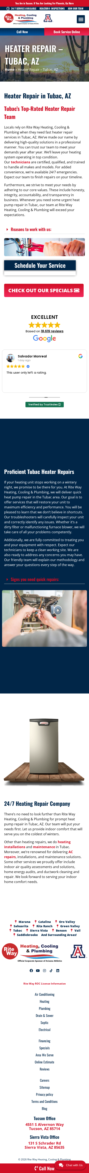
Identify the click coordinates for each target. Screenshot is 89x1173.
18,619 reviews (52, 331)
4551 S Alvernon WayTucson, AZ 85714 (44, 1126)
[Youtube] (38, 970)
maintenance (44, 847)
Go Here (69, 3)
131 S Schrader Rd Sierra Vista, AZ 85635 (44, 1145)
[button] (81, 19)
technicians (20, 162)
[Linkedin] (57, 970)
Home (9, 69)
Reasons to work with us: (31, 229)
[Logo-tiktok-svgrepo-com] (51, 970)
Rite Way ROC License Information (44, 983)
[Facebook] (31, 970)
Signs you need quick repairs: (35, 579)
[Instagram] (44, 970)
